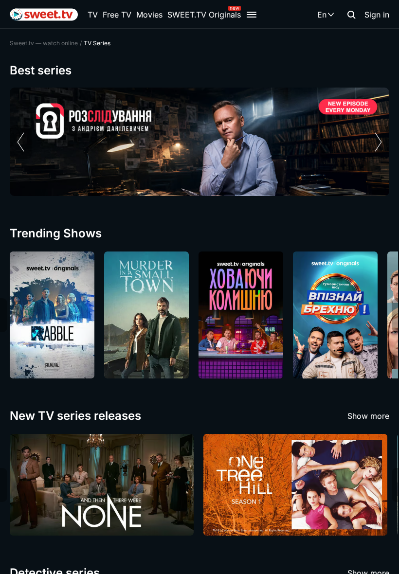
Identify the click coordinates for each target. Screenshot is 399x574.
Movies (149, 14)
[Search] (351, 14)
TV (93, 14)
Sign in (376, 14)
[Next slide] (378, 142)
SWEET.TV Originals (204, 14)
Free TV (117, 14)
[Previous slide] (21, 142)
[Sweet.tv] (44, 14)
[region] (199, 142)
